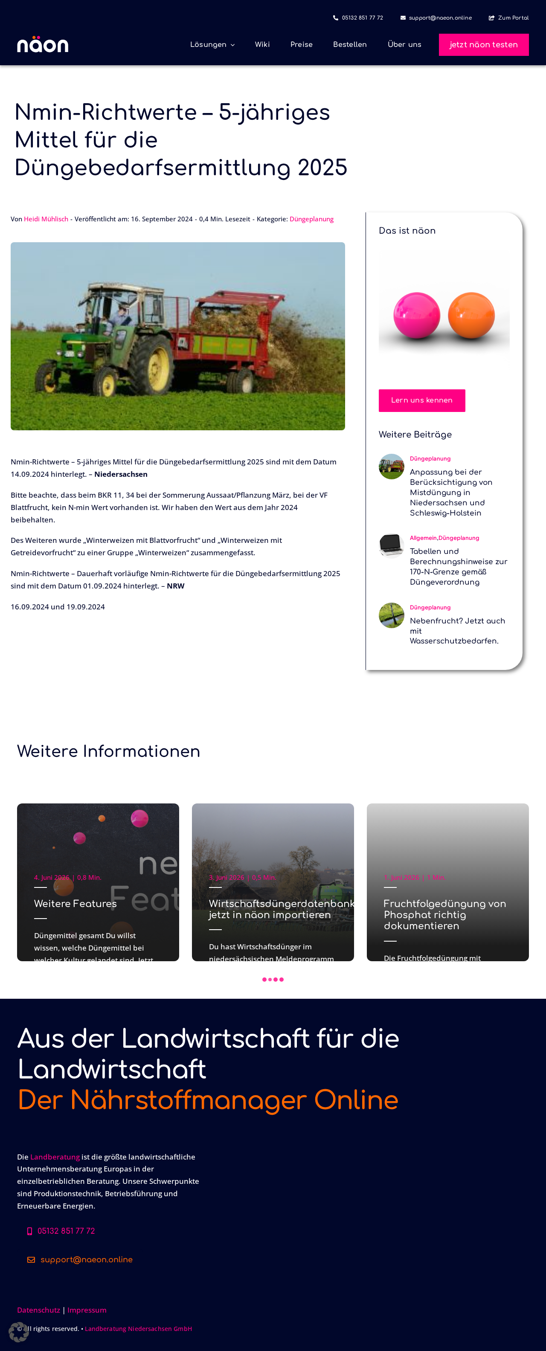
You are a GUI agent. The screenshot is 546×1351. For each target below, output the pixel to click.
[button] (264, 979)
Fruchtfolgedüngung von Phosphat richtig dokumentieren (445, 915)
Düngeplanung (312, 219)
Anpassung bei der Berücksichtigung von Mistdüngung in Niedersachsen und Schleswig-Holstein (451, 492)
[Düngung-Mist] (391, 457)
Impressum (87, 1310)
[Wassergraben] (391, 606)
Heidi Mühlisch (46, 219)
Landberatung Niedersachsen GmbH (138, 1329)
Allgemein (423, 537)
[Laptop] (391, 537)
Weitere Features (75, 904)
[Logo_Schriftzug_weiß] (42, 39)
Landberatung (55, 1157)
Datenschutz (38, 1310)
